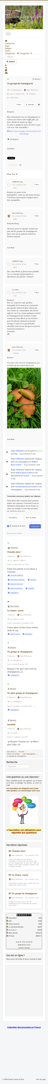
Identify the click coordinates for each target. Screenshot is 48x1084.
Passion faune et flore (24, 472)
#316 (15, 267)
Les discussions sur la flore (26, 486)
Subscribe (30, 105)
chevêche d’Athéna (16, 575)
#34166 (16, 353)
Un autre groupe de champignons (22, 693)
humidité (11, 724)
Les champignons (22, 461)
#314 (15, 188)
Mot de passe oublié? (14, 533)
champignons (13, 139)
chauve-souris (14, 634)
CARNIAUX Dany (17, 182)
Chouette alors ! (14, 552)
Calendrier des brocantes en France (24, 1027)
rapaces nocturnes (15, 588)
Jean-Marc (15, 290)
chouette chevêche (16, 584)
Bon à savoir (14, 606)
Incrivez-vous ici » (17, 511)
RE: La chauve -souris (18, 875)
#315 (15, 219)
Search (11, 61)
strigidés (30, 588)
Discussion (14, 548)
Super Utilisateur (17, 213)
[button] (24, 67)
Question (37, 79)
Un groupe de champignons (20, 83)
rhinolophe (28, 634)
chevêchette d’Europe (17, 580)
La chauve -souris (15, 610)
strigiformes (13, 593)
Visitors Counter (24, 947)
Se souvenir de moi (17, 526)
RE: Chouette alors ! (17, 851)
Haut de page (41, 1079)
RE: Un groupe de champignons (23, 893)
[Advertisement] (24, 990)
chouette (33, 580)
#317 (15, 296)
